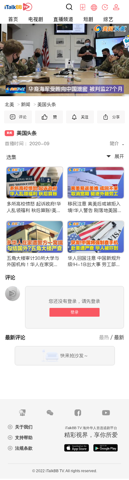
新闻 (28, 104)
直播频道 (63, 19)
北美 (12, 104)
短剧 (88, 19)
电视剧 (35, 19)
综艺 (108, 19)
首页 (13, 19)
